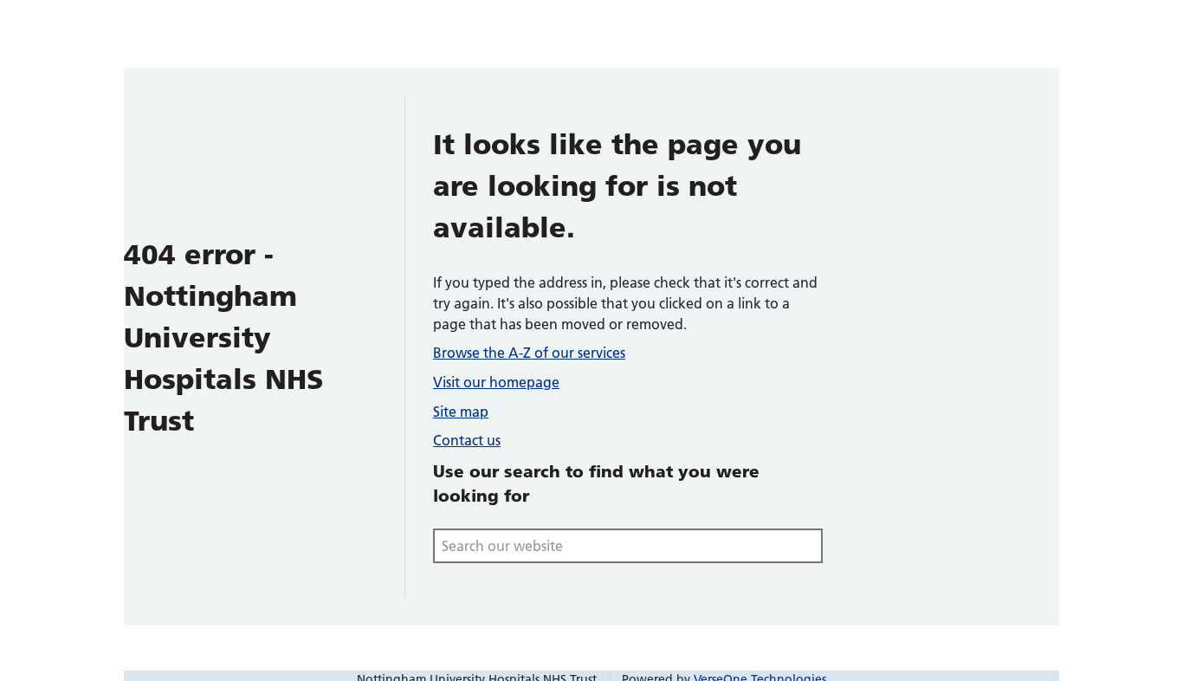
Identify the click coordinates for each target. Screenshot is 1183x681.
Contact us (467, 440)
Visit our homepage (496, 382)
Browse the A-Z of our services (529, 352)
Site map (460, 411)
